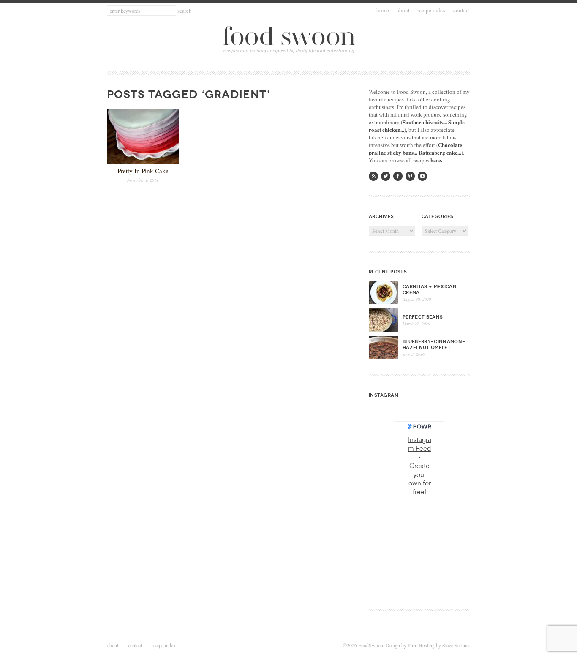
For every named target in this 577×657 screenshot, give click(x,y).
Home (382, 10)
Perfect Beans (423, 317)
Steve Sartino (455, 645)
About (403, 10)
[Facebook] (398, 176)
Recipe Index (431, 10)
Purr (412, 645)
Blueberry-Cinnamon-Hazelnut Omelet (434, 344)
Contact (461, 10)
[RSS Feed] (373, 176)
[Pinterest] (410, 176)
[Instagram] (422, 176)
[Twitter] (385, 176)
